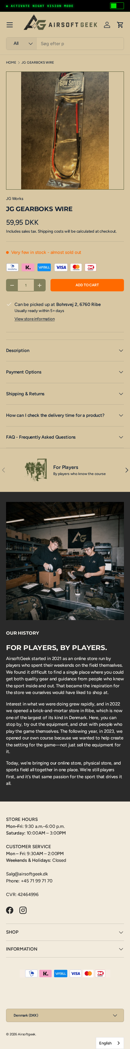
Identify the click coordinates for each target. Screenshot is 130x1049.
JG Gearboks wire (37, 62)
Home (11, 62)
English (105, 1043)
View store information (35, 318)
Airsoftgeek (26, 1034)
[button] (120, 25)
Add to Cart (87, 285)
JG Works (14, 198)
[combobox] (65, 44)
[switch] (117, 5)
